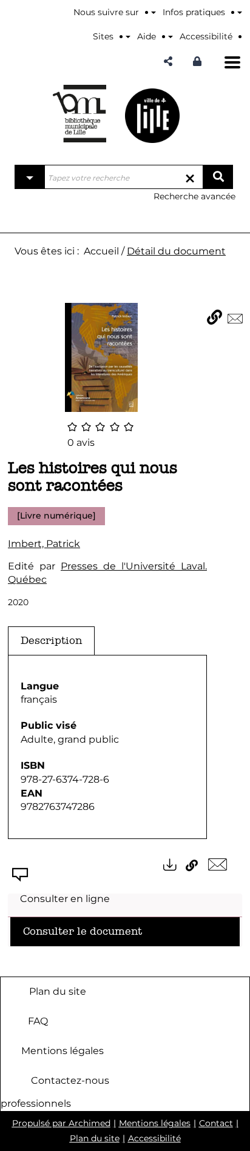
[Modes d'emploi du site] (239, 12)
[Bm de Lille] (79, 113)
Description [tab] (51, 640)
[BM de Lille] (152, 115)
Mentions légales (62, 1050)
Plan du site (57, 991)
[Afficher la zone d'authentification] (200, 61)
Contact (216, 1123)
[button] (168, 61)
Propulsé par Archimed (61, 1123)
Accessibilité (154, 1138)
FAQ (38, 1020)
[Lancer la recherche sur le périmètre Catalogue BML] (218, 177)
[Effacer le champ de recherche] (190, 177)
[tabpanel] (107, 747)
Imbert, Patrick (44, 543)
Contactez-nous (70, 1080)
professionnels (36, 1103)
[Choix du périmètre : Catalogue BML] (30, 177)
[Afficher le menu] (232, 62)
